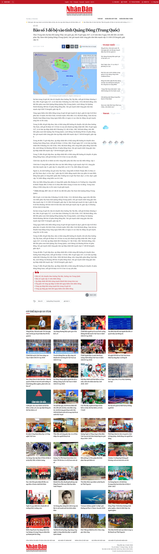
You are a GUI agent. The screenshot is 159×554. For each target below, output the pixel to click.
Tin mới (125, 2)
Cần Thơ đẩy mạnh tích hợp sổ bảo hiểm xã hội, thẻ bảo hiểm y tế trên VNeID (91, 408)
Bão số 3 (40, 301)
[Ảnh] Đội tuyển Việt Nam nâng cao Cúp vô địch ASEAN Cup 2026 (37, 356)
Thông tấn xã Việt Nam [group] (81, 540)
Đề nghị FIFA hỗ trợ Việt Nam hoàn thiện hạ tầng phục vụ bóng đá (119, 356)
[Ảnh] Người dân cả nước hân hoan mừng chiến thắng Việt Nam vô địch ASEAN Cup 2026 (92, 357)
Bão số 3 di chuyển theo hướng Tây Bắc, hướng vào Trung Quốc (58, 276)
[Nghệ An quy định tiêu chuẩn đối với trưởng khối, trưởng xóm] (38, 497)
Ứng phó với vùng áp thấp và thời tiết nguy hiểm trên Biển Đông (58, 284)
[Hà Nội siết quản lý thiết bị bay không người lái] (120, 397)
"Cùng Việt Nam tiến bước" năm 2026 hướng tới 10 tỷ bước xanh (110, 90)
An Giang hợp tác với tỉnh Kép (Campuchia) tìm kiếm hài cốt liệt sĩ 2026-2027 (119, 484)
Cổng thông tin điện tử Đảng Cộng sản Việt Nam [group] (40, 540)
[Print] (76, 46)
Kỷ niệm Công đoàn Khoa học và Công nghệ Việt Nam (38, 435)
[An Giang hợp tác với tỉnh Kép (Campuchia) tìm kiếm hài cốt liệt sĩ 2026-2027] (120, 473)
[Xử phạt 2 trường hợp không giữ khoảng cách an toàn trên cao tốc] (120, 449)
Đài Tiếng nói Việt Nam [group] (98, 540)
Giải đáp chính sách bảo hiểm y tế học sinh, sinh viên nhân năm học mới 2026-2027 (92, 381)
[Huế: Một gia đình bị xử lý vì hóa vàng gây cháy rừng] (93, 521)
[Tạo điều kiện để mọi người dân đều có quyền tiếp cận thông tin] (120, 323)
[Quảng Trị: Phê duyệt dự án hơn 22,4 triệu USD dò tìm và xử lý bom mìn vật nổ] (65, 449)
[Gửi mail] (72, 46)
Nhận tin (146, 2)
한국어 (92, 2)
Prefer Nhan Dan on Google (89, 46)
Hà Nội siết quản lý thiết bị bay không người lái (120, 407)
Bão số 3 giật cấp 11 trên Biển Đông (48, 279)
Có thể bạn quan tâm (38, 311)
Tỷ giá (113, 113)
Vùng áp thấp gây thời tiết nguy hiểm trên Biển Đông (54, 289)
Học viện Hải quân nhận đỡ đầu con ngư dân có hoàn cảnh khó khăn (37, 483)
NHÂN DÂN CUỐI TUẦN (111, 18)
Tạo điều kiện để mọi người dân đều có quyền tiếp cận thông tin (120, 332)
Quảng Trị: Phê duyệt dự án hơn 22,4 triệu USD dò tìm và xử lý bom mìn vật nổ (65, 460)
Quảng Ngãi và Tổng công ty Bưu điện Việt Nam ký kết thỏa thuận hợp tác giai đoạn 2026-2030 (93, 436)
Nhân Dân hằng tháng (126, 18)
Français (76, 2)
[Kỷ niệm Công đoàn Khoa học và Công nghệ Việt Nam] (38, 425)
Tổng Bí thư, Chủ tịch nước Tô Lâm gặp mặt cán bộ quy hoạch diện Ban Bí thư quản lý (110, 50)
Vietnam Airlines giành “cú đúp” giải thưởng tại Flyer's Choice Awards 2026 (93, 507)
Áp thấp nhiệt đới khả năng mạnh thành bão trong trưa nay (57, 281)
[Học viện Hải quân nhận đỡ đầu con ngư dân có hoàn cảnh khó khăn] (38, 473)
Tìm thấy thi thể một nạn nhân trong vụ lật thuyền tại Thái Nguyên (120, 531)
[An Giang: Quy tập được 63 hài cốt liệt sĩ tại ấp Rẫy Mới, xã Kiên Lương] (38, 449)
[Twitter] (68, 46)
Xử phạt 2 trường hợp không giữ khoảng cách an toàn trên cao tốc (118, 459)
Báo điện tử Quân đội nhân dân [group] (117, 540)
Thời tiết (106, 113)
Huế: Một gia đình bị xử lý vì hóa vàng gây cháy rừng (92, 531)
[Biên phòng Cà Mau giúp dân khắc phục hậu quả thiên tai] (93, 449)
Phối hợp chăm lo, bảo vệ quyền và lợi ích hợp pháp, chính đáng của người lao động (120, 436)
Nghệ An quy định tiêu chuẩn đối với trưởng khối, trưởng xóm (37, 507)
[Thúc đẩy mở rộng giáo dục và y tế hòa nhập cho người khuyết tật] (65, 425)
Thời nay (100, 18)
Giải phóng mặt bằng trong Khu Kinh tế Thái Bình (110, 98)
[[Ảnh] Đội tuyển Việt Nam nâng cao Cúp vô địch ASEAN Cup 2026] (38, 346)
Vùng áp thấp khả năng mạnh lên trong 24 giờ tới (53, 286)
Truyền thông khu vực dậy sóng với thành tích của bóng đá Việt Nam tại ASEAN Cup (64, 357)
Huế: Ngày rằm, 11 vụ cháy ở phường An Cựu (109, 65)
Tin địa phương (135, 2)
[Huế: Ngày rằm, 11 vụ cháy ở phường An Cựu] (120, 370)
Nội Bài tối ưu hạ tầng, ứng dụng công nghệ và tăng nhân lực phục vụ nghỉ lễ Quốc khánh (65, 532)
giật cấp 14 (66, 301)
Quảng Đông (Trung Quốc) (53, 301)
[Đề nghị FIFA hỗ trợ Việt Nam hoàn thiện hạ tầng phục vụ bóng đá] (120, 346)
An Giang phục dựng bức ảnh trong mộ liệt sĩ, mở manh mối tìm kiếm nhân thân (65, 508)
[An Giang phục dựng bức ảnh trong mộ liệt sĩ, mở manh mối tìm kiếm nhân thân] (65, 497)
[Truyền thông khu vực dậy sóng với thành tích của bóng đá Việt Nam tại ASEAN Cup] (65, 346)
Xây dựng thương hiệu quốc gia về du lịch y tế (110, 57)
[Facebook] (63, 46)
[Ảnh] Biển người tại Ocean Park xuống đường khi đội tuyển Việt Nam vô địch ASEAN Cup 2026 (93, 333)
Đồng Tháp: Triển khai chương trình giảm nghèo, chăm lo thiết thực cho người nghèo (119, 508)
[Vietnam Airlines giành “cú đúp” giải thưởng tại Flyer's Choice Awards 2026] (93, 497)
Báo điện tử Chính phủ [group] (64, 540)
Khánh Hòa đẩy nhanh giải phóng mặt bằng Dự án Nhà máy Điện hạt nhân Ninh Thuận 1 (65, 484)
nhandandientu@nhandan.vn (125, 551)
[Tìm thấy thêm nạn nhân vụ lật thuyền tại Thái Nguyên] (93, 473)
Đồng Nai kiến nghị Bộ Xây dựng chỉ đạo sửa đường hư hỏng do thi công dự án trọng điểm (111, 82)
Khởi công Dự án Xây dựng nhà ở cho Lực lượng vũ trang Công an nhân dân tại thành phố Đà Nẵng (38, 532)
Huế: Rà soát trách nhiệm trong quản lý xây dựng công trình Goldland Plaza (110, 74)
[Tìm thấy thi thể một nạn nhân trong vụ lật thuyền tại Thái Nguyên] (120, 521)
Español (87, 2)
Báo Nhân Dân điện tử (79, 11)
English (67, 2)
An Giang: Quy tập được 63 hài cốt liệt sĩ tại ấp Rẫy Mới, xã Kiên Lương (38, 459)
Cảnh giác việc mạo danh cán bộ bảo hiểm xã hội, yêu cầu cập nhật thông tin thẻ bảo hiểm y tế (38, 408)
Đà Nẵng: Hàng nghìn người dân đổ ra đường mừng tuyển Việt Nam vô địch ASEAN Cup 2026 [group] (130, 22)
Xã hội (35, 26)
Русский (81, 2)
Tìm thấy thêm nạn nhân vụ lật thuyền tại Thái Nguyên (93, 483)
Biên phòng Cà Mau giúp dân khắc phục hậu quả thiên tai (91, 459)
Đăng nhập (155, 2)
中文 (71, 2)
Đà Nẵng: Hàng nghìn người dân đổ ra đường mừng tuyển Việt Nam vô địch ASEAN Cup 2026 (65, 381)
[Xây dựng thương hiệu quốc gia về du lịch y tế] (65, 323)
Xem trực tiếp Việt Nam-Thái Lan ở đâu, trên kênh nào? (111, 106)
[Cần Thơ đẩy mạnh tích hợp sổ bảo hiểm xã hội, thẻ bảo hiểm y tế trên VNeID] (93, 397)
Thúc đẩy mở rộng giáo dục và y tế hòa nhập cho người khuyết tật (65, 435)
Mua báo (116, 2)
